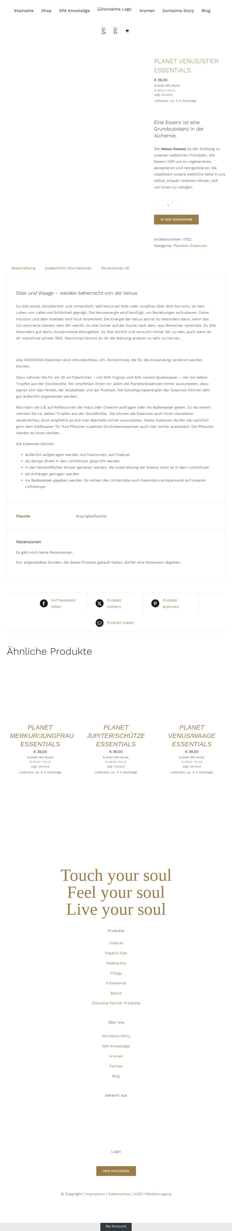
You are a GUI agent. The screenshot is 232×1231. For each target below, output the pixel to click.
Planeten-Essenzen (190, 245)
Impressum (95, 1194)
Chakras (116, 943)
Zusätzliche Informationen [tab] (68, 268)
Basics (116, 993)
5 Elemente (116, 983)
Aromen (116, 1056)
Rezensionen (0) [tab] (115, 268)
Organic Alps (116, 953)
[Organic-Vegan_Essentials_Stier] (77, 109)
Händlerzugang (158, 1194)
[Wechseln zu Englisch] (116, 30)
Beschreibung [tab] (23, 268)
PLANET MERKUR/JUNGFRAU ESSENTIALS (42, 736)
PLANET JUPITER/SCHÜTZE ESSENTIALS (116, 736)
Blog (116, 1076)
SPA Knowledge (116, 1046)
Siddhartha (116, 963)
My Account (116, 1226)
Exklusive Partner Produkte (116, 1003)
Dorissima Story (116, 1036)
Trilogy (116, 973)
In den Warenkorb (176, 219)
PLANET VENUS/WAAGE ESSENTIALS (191, 736)
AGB (137, 1194)
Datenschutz (119, 1194)
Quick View (40, 696)
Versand (166, 94)
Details (61, 692)
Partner (116, 1066)
